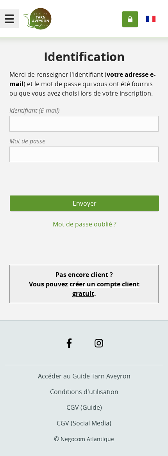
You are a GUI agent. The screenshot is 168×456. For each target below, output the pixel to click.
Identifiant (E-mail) (34, 110)
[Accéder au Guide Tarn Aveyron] (37, 19)
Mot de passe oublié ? (84, 224)
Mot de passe (27, 141)
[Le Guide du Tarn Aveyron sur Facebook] (69, 343)
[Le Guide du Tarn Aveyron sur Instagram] (98, 343)
